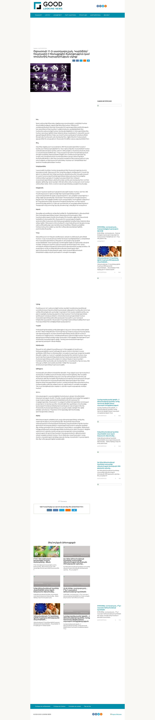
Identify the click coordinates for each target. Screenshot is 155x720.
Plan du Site (87, 706)
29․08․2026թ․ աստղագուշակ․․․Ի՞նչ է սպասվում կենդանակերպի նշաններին (75, 590)
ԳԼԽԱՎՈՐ (38, 15)
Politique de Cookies (59, 706)
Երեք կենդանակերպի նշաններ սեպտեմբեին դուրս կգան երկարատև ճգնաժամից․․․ (46, 590)
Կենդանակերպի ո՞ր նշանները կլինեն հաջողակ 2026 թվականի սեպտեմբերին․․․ (46, 617)
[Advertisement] (77, 31)
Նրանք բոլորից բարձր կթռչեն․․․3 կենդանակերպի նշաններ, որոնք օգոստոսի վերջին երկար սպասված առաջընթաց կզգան (76, 618)
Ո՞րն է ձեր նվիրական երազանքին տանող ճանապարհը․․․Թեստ (42, 560)
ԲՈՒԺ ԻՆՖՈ (83, 15)
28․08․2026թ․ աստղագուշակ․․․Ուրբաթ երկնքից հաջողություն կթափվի (107, 229)
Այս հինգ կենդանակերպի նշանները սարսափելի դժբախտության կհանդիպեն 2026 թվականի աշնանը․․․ (75, 561)
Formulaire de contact (75, 706)
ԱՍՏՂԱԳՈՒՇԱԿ (95, 15)
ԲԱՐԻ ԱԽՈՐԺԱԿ (70, 15)
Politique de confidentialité (42, 706)
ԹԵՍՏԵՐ (107, 15)
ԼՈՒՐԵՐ (47, 15)
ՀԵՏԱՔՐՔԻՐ (57, 15)
